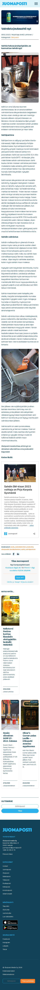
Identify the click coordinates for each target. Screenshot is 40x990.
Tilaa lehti (6, 906)
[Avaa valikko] (36, 4)
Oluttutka (6, 910)
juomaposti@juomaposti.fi (12, 848)
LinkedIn (5, 946)
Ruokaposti (7, 883)
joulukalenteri (20, 547)
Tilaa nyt (20, 578)
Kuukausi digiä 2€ (13, 568)
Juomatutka (7, 913)
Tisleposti (6, 880)
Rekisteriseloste (8, 974)
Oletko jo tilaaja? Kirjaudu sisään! (20, 582)
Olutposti (15, 37)
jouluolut (30, 547)
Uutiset (5, 866)
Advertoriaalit (7, 894)
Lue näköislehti (8, 917)
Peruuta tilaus (8, 854)
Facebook (6, 939)
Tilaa (20, 811)
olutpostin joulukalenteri (10, 549)
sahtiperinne (30, 549)
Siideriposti (6, 876)
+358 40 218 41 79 (9, 850)
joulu (12, 547)
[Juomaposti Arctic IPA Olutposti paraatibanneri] (20, 17)
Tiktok (5, 949)
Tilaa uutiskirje (28, 981)
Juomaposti (7, 870)
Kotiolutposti (7, 890)
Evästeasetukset (9, 971)
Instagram (6, 942)
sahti (23, 549)
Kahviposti (6, 887)
